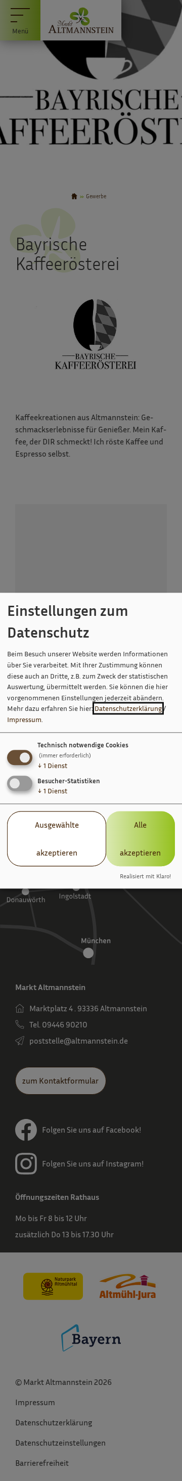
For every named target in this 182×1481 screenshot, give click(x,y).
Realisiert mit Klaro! (145, 876)
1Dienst (52, 765)
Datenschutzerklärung (128, 708)
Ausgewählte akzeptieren (57, 839)
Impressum (24, 719)
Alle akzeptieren (140, 839)
